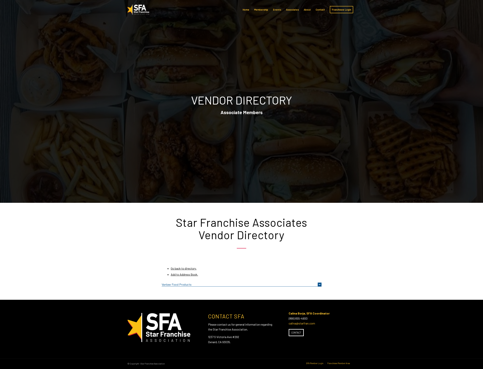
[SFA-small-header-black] (139, 11)
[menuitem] (246, 9)
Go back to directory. (184, 268)
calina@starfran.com (302, 323)
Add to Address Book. (184, 274)
